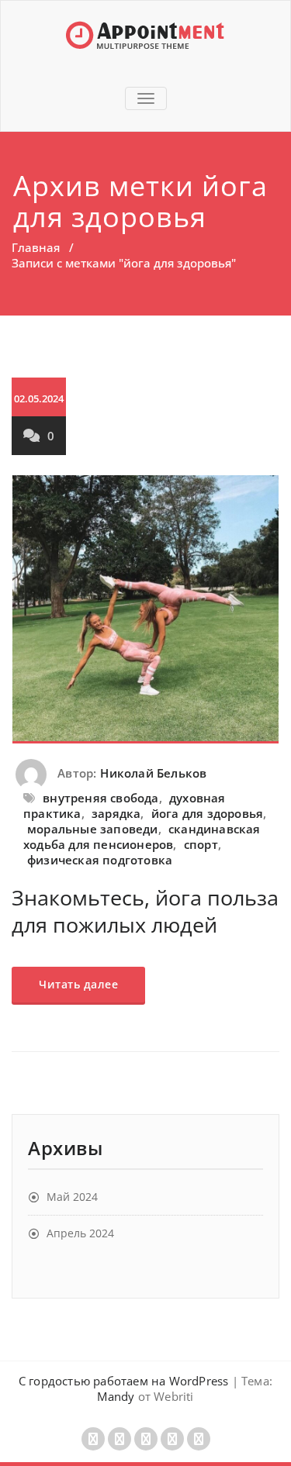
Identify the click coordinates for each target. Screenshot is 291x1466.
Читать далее (78, 984)
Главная (36, 247)
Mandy (115, 1396)
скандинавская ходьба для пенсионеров (142, 836)
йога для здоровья (207, 813)
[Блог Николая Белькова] (145, 35)
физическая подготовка (99, 860)
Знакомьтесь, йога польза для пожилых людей (145, 911)
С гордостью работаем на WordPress (124, 1380)
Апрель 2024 (80, 1233)
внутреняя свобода (100, 797)
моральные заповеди (92, 828)
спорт (201, 844)
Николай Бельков (153, 773)
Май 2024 (72, 1196)
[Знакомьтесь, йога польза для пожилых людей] (145, 609)
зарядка (116, 813)
